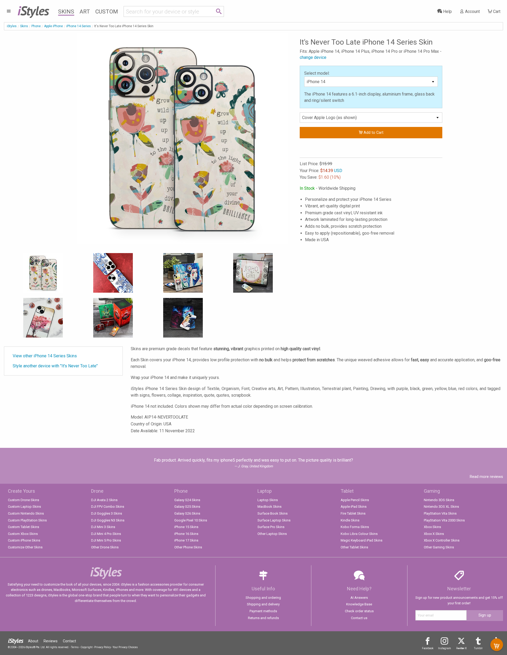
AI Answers (359, 598)
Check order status (359, 611)
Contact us (359, 618)
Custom (106, 11)
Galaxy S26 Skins (187, 513)
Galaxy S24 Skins (187, 500)
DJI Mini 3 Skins (103, 527)
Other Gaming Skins (439, 547)
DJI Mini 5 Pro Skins (106, 540)
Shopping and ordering (263, 598)
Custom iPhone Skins (24, 540)
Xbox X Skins (434, 534)
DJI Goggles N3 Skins (107, 520)
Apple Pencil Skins (355, 500)
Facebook (427, 648)
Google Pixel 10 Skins (190, 520)
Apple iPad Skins (354, 507)
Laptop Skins (267, 500)
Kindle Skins (350, 520)
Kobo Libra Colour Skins (359, 534)
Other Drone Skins (105, 547)
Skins (66, 11)
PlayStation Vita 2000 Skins (444, 520)
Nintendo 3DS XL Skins (441, 507)
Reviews (51, 641)
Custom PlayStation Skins (27, 520)
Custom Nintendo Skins (26, 513)
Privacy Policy (102, 647)
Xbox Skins (432, 527)
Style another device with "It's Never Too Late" (55, 365)
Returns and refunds (263, 618)
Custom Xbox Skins (23, 534)
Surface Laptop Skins (273, 520)
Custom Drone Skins (23, 500)
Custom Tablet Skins (23, 527)
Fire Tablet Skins (353, 513)
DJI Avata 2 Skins (104, 500)
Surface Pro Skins (270, 527)
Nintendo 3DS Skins (439, 500)
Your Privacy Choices (125, 647)
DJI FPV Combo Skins (107, 507)
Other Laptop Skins (272, 534)
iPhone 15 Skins (186, 527)
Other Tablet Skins (354, 547)
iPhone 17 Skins (186, 540)
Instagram (444, 648)
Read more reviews (486, 476)
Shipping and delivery (263, 604)
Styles (33, 10)
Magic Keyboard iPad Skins (361, 540)
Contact (69, 641)
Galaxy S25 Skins (187, 507)
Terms (75, 647)
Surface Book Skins (272, 513)
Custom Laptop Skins (24, 507)
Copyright (86, 647)
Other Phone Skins (188, 547)
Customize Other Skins (25, 547)
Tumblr (478, 648)
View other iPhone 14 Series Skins (45, 355)
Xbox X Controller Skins (441, 540)
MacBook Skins (269, 507)
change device (313, 57)
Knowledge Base (359, 604)
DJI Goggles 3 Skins (106, 513)
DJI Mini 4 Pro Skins (106, 534)
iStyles (12, 26)
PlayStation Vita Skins (440, 513)
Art (84, 11)
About (33, 641)
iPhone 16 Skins (186, 534)
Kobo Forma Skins (355, 527)
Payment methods (263, 611)
